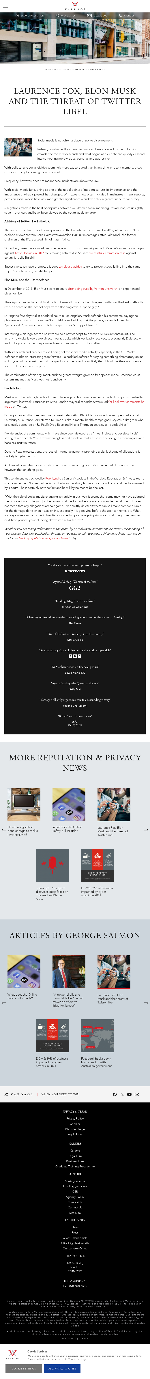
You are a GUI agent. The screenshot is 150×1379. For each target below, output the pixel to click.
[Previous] (4, 830)
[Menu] (5, 6)
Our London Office (75, 1248)
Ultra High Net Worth (75, 1243)
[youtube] (129, 1094)
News (57, 69)
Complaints (75, 1202)
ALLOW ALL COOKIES (62, 1368)
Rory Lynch (52, 478)
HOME (48, 69)
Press (75, 1232)
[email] (137, 1094)
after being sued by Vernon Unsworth (92, 288)
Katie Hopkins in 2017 (29, 253)
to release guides (70, 266)
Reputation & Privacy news (90, 69)
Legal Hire (75, 1156)
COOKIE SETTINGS (24, 1368)
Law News (67, 69)
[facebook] (115, 1094)
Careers (75, 1150)
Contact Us (75, 1207)
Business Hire (75, 1161)
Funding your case (75, 1186)
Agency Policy (75, 1197)
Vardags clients (75, 1181)
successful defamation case (107, 253)
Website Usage (75, 1129)
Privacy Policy (75, 1118)
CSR (75, 1191)
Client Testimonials (75, 1238)
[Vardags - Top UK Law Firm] (75, 9)
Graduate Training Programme (75, 1166)
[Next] (146, 830)
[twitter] (122, 1094)
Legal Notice (75, 1134)
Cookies (75, 1124)
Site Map (75, 1212)
